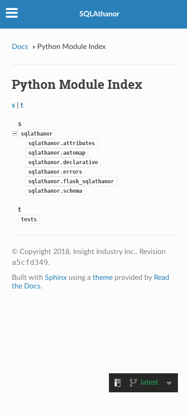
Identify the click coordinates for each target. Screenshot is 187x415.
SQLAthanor (99, 14)
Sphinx (56, 277)
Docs (20, 46)
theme (103, 277)
